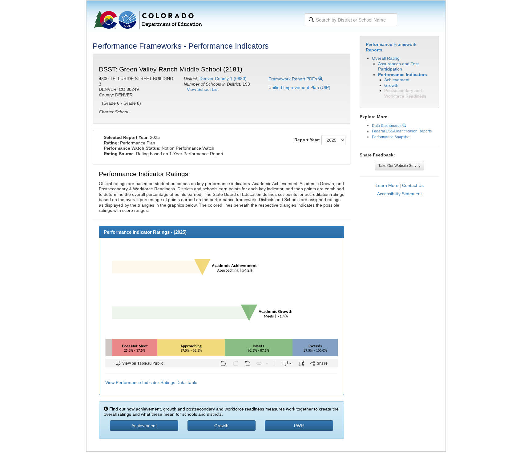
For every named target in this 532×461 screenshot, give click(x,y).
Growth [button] (221, 425)
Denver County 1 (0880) (223, 78)
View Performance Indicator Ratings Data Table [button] (151, 382)
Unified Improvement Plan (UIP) (299, 87)
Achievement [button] (144, 425)
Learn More (387, 185)
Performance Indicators (402, 74)
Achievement (396, 79)
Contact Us (413, 185)
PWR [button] (299, 425)
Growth (391, 85)
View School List (203, 89)
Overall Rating (386, 58)
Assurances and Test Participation (398, 66)
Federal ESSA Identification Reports (402, 131)
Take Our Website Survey (399, 166)
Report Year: (307, 139)
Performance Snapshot (391, 137)
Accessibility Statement (399, 193)
